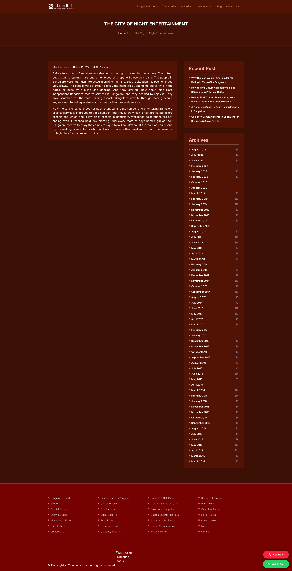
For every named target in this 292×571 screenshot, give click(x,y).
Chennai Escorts (110, 526)
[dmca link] (128, 558)
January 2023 (199, 171)
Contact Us (233, 6)
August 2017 (198, 297)
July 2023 (197, 155)
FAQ (203, 526)
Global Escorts (109, 503)
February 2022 (199, 176)
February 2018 (199, 264)
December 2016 (200, 341)
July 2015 (196, 433)
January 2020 (199, 187)
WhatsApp (277, 564)
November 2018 (200, 215)
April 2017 (197, 319)
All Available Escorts (62, 520)
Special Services (59, 509)
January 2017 (199, 335)
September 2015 (200, 423)
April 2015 (197, 450)
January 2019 (199, 204)
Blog (219, 6)
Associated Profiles (162, 520)
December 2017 (200, 275)
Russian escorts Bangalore (116, 498)
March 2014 (198, 461)
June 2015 (197, 439)
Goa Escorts (108, 509)
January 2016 (199, 401)
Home (122, 33)
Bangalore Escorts (147, 6)
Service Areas (204, 6)
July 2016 (196, 368)
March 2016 (198, 390)
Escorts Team (58, 526)
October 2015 (199, 417)
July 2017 (196, 302)
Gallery (54, 503)
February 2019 (199, 198)
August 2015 (198, 428)
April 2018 (197, 253)
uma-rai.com (80, 565)
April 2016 (197, 384)
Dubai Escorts (109, 514)
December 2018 (200, 209)
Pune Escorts (108, 520)
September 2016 (200, 357)
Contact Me (57, 531)
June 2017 (197, 308)
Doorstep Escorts (211, 498)
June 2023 (197, 160)
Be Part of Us (208, 514)
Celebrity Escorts (111, 531)
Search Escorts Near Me (165, 514)
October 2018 (199, 220)
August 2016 (198, 362)
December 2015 (200, 406)
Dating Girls (170, 6)
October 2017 (199, 286)
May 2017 (196, 313)
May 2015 (196, 444)
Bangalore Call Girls (162, 498)
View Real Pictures (211, 509)
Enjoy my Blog (58, 514)
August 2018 (198, 231)
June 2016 (197, 373)
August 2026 (198, 149)
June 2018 (197, 242)
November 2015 (200, 412)
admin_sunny (62, 67)
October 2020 (199, 182)
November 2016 (200, 346)
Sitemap (205, 531)
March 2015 (198, 455)
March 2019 (198, 193)
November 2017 (200, 280)
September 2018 (200, 226)
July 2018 (196, 237)
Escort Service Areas (163, 526)
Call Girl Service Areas (164, 503)
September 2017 (200, 291)
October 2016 (199, 351)
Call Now (278, 554)
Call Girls (186, 6)
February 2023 (199, 166)
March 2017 (198, 324)
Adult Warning (209, 520)
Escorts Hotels (159, 531)
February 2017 (199, 330)
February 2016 (199, 395)
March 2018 (198, 259)
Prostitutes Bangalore (163, 509)
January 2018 (199, 270)
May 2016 (196, 379)
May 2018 (196, 248)
